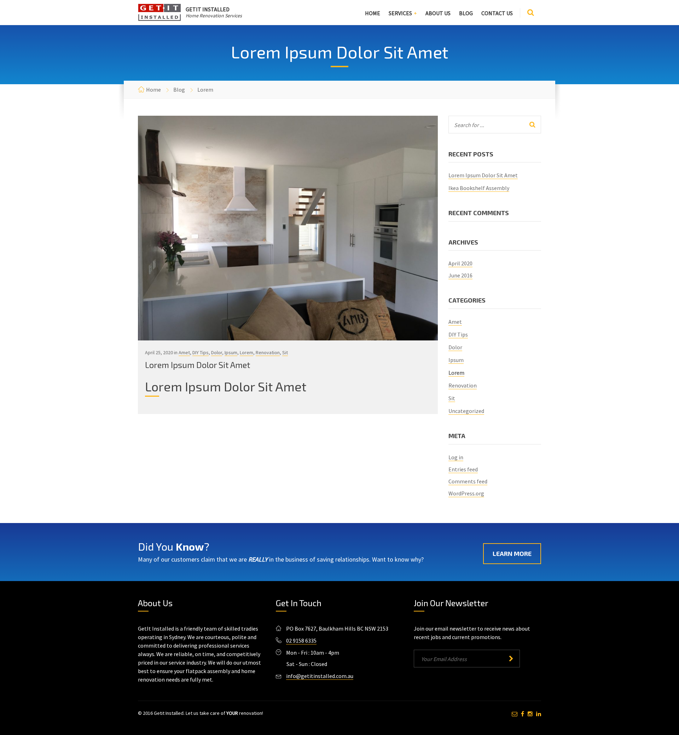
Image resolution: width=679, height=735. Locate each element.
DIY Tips (200, 352)
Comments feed (467, 481)
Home (372, 13)
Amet (184, 352)
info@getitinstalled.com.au (319, 675)
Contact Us (497, 13)
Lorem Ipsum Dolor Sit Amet (197, 365)
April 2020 (460, 263)
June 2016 (460, 275)
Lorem (246, 352)
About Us (438, 13)
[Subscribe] (511, 658)
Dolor (216, 352)
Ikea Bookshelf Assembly (478, 187)
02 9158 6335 (301, 640)
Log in (455, 457)
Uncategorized (466, 410)
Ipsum (231, 352)
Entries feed (463, 469)
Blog (466, 13)
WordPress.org (466, 493)
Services (400, 13)
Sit (285, 352)
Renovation (268, 352)
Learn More (512, 553)
